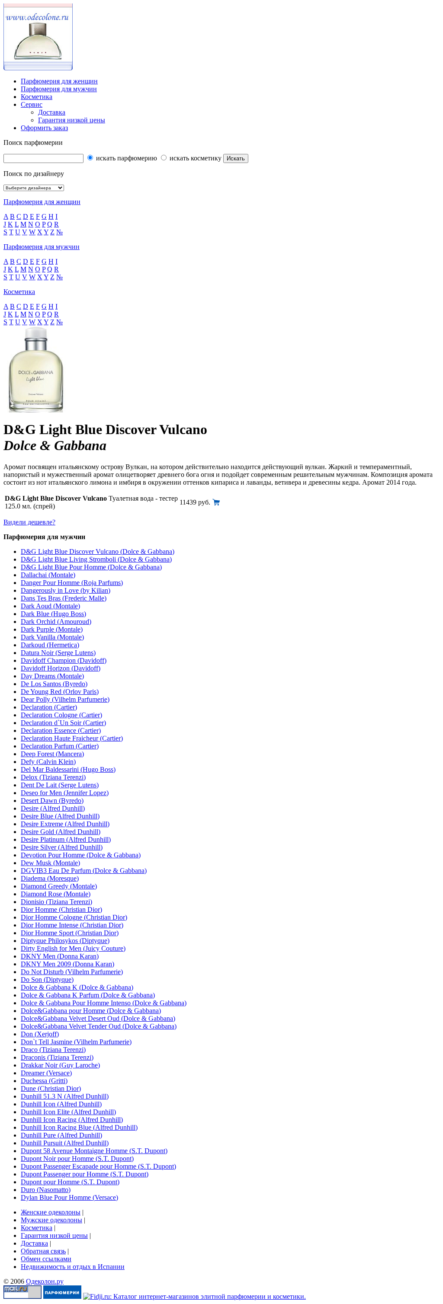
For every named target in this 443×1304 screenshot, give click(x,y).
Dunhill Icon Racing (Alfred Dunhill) (72, 1119)
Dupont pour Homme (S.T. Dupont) (70, 1182)
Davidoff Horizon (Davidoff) (60, 668)
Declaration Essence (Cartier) (61, 730)
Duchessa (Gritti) (44, 1080)
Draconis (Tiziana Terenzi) (57, 1057)
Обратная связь (43, 1251)
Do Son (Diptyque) (47, 979)
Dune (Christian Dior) (51, 1088)
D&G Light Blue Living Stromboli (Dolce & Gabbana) (96, 559)
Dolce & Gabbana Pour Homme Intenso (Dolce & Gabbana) (103, 1003)
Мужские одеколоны (51, 1220)
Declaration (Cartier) (49, 707)
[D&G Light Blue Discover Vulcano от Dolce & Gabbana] (216, 503)
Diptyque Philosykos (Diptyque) (65, 940)
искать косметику (195, 158)
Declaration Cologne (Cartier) (61, 715)
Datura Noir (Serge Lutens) (58, 652)
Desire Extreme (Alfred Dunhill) (65, 824)
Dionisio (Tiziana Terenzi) (56, 901)
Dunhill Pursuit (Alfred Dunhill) (65, 1143)
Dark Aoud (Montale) (50, 606)
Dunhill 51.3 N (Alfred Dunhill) (65, 1096)
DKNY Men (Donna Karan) (60, 956)
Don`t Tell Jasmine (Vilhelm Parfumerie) (76, 1041)
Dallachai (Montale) (48, 574)
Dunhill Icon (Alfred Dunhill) (61, 1104)
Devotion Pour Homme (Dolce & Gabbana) (81, 855)
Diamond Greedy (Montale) (59, 886)
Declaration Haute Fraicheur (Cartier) (72, 738)
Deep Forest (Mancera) (52, 753)
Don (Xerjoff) (40, 1034)
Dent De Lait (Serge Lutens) (60, 785)
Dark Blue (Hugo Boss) (53, 613)
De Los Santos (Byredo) (54, 683)
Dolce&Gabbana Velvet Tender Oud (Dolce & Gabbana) (99, 1026)
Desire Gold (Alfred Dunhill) (60, 831)
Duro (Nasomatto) (46, 1189)
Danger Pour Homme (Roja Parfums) (72, 582)
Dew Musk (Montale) (50, 862)
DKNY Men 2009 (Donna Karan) (67, 964)
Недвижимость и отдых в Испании (73, 1266)
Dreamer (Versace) (46, 1073)
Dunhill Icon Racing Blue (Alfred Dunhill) (79, 1127)
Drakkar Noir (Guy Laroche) (60, 1065)
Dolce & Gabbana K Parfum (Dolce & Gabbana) (88, 995)
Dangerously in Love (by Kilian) (65, 590)
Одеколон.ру (45, 1281)
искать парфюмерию (125, 158)
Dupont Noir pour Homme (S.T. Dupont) (77, 1158)
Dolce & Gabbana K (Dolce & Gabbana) (77, 987)
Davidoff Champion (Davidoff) (63, 660)
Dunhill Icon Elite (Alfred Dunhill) (68, 1111)
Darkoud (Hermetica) (50, 645)
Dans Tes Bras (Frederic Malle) (63, 598)
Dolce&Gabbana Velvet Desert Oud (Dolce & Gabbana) (98, 1018)
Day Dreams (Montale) (52, 676)
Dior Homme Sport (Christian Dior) (70, 932)
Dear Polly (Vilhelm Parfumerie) (65, 699)
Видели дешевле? (29, 522)
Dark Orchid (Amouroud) (56, 621)
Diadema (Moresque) (50, 878)
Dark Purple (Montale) (52, 629)
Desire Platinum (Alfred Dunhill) (66, 839)
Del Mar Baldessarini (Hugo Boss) (68, 769)
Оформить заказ (44, 127)
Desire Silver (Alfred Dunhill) (62, 847)
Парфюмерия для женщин (59, 81)
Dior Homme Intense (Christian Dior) (72, 925)
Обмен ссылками (46, 1258)
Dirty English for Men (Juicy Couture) (73, 948)
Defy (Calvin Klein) (48, 761)
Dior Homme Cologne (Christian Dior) (74, 917)
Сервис (31, 104)
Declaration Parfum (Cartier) (60, 746)
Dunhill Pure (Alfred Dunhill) (61, 1135)
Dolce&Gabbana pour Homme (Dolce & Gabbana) (91, 1010)
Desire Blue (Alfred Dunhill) (60, 816)
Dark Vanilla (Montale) (52, 637)
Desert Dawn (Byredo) (52, 800)
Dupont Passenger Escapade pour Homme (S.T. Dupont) (98, 1166)
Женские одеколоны (50, 1212)
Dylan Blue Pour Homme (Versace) (69, 1197)
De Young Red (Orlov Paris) (60, 691)
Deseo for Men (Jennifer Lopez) (65, 792)
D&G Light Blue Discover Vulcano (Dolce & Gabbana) (97, 551)
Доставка (51, 112)
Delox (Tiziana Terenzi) (53, 777)
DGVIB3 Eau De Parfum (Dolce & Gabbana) (84, 870)
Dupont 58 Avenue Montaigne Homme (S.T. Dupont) (94, 1150)
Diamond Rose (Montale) (55, 894)
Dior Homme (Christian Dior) (61, 909)
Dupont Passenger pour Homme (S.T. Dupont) (84, 1174)
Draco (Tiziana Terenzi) (53, 1049)
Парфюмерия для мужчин (59, 89)
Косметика (36, 96)
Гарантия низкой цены (71, 120)
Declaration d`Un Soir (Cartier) (63, 722)
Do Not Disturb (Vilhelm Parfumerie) (72, 971)
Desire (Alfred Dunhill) (53, 808)
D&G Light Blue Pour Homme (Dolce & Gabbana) (91, 567)
